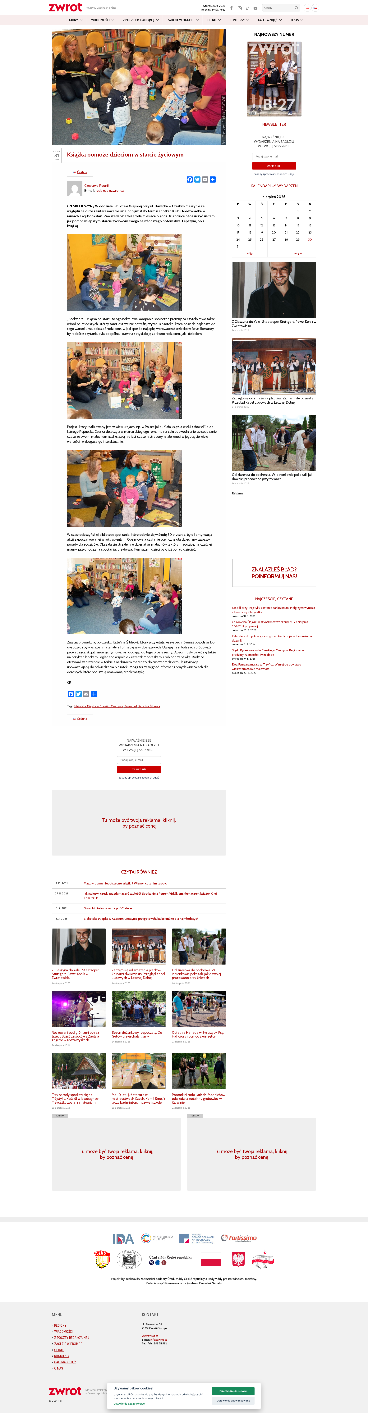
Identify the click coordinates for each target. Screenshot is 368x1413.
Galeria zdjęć (267, 20)
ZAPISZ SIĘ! (139, 769)
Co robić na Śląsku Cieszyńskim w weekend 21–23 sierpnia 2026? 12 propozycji (270, 624)
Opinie (211, 20)
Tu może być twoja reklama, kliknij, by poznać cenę (139, 823)
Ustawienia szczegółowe (129, 1403)
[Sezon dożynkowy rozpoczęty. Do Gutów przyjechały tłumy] (139, 1009)
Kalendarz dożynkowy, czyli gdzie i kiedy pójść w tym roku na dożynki (272, 638)
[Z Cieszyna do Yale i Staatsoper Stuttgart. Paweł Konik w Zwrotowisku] (79, 947)
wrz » (298, 253)
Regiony (72, 20)
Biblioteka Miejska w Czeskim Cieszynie (98, 706)
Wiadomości (100, 20)
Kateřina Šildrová (149, 706)
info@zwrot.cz (158, 1339)
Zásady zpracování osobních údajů (138, 777)
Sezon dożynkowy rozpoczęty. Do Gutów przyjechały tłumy (137, 1034)
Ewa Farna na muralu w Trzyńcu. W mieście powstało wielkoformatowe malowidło (266, 667)
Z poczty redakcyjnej (138, 20)
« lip (250, 253)
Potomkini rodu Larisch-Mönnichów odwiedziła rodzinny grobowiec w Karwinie (198, 1099)
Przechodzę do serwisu (233, 1391)
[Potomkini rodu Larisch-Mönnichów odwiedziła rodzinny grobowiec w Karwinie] (199, 1071)
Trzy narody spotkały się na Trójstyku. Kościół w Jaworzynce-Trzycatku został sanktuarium (75, 1099)
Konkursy (237, 20)
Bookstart (130, 706)
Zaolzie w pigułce (181, 20)
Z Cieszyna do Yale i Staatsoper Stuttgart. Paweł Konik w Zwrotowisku (75, 974)
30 (310, 239)
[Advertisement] (274, 522)
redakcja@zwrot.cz (110, 191)
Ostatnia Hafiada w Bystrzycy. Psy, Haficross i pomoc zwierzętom (198, 1034)
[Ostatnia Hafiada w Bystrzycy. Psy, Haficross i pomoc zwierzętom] (199, 1009)
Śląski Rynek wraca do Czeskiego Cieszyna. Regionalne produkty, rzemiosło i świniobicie (268, 652)
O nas (295, 20)
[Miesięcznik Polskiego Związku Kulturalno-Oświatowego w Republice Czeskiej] (67, 7)
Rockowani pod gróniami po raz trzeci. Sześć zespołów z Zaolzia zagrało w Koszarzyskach (75, 1036)
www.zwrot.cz (150, 1336)
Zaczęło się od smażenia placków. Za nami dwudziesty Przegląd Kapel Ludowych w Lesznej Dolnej (138, 974)
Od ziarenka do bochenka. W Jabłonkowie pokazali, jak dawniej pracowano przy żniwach (196, 974)
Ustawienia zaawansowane (233, 1400)
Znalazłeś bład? (274, 573)
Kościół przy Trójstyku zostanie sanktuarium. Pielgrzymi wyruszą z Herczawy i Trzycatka (273, 610)
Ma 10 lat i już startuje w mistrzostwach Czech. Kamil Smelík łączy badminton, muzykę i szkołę (138, 1099)
